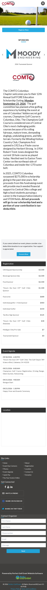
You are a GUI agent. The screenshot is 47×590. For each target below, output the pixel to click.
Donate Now (23, 254)
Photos (5, 469)
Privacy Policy (15, 589)
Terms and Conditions (28, 589)
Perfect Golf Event (14, 584)
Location (28, 469)
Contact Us (29, 472)
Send (23, 551)
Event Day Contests (10, 466)
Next (44, 55)
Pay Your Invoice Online (11, 478)
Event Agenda (9, 351)
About (27, 463)
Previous (3, 55)
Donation (28, 475)
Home (5, 463)
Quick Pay (6, 475)
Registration (8, 263)
